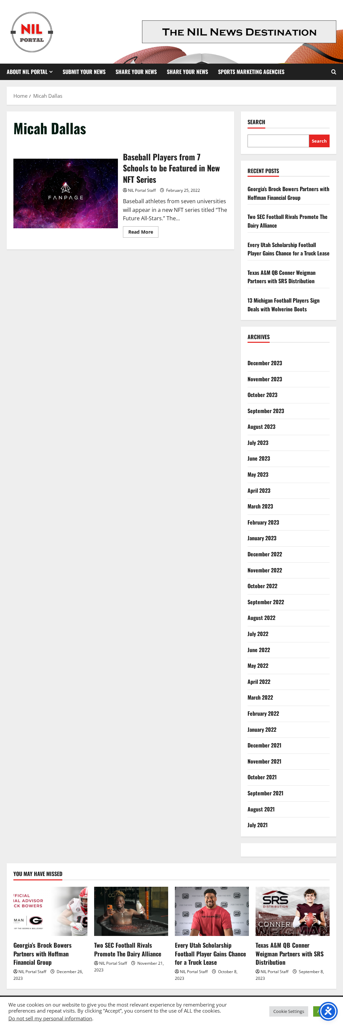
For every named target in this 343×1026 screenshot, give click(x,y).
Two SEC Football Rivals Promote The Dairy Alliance (127, 949)
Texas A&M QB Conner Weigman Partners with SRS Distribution (282, 276)
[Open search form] (333, 71)
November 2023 (265, 379)
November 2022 (265, 570)
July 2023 (258, 443)
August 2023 (261, 426)
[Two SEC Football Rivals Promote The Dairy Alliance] (131, 911)
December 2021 (264, 745)
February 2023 (263, 522)
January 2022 (262, 729)
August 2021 (261, 809)
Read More (143, 233)
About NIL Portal (27, 72)
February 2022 (263, 713)
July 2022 (258, 634)
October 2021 (262, 777)
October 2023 (262, 395)
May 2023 (258, 474)
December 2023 (265, 363)
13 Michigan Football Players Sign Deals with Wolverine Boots (284, 304)
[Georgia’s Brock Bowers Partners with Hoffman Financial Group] (50, 911)
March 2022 (260, 697)
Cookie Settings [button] (288, 1011)
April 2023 (259, 490)
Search (256, 122)
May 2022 (258, 665)
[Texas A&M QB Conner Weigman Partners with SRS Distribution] (293, 911)
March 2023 (260, 506)
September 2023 (266, 411)
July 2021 (258, 825)
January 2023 (262, 538)
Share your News (187, 72)
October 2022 (262, 586)
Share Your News (136, 72)
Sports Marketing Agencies (251, 72)
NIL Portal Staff (142, 190)
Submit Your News (84, 72)
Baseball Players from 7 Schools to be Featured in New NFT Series (65, 193)
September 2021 (265, 793)
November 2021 (264, 761)
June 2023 (259, 458)
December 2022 (265, 554)
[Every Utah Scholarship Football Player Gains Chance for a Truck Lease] (212, 911)
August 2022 (261, 618)
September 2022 (266, 602)
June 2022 (259, 650)
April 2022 (259, 682)
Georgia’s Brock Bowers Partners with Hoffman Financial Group (288, 193)
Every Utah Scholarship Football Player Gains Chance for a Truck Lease (289, 249)
